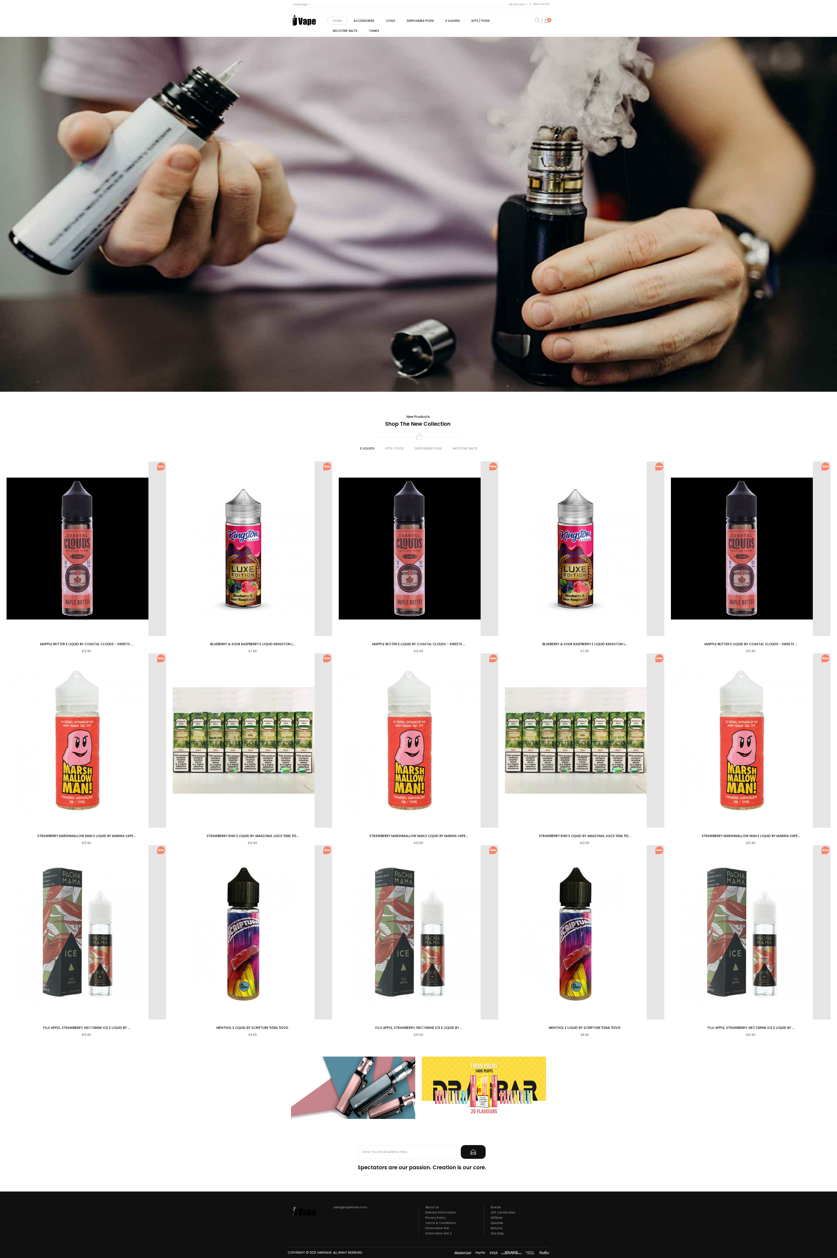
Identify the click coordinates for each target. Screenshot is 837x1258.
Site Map (497, 1233)
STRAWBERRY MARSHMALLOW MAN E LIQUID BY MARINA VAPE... (86, 836)
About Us (432, 1207)
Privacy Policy (435, 1217)
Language (300, 4)
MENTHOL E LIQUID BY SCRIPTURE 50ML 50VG (252, 1027)
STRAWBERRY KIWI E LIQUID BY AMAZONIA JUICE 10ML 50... (252, 836)
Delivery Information (440, 1212)
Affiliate (496, 1217)
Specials (497, 1223)
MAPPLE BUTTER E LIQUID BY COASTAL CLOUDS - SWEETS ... (86, 644)
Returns (496, 1228)
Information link (437, 1228)
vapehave (324, 1252)
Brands (496, 1207)
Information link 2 (438, 1233)
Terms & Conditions (440, 1223)
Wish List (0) (541, 4)
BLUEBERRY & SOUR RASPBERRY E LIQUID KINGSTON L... (252, 644)
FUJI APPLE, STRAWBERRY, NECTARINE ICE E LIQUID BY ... (86, 1027)
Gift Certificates (503, 1212)
